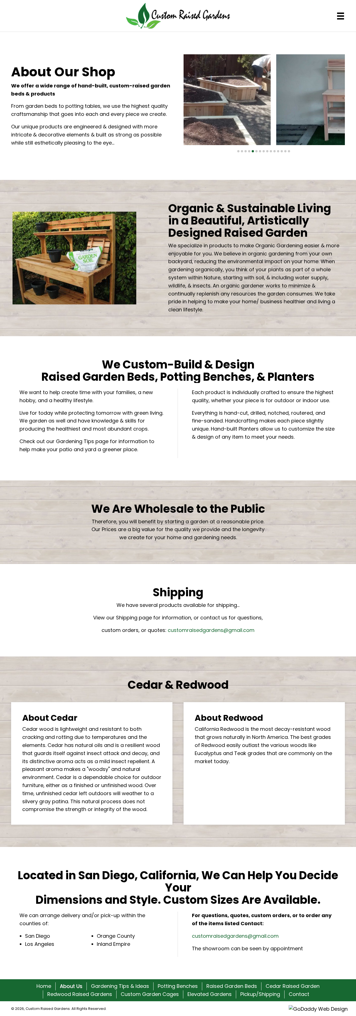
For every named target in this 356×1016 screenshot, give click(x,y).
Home (43, 986)
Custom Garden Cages (150, 994)
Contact (299, 994)
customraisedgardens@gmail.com (211, 630)
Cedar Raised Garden (293, 986)
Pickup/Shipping (260, 994)
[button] (238, 151)
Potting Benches (178, 986)
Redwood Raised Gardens (79, 994)
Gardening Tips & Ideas (120, 986)
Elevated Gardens (209, 994)
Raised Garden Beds (231, 986)
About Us (71, 986)
